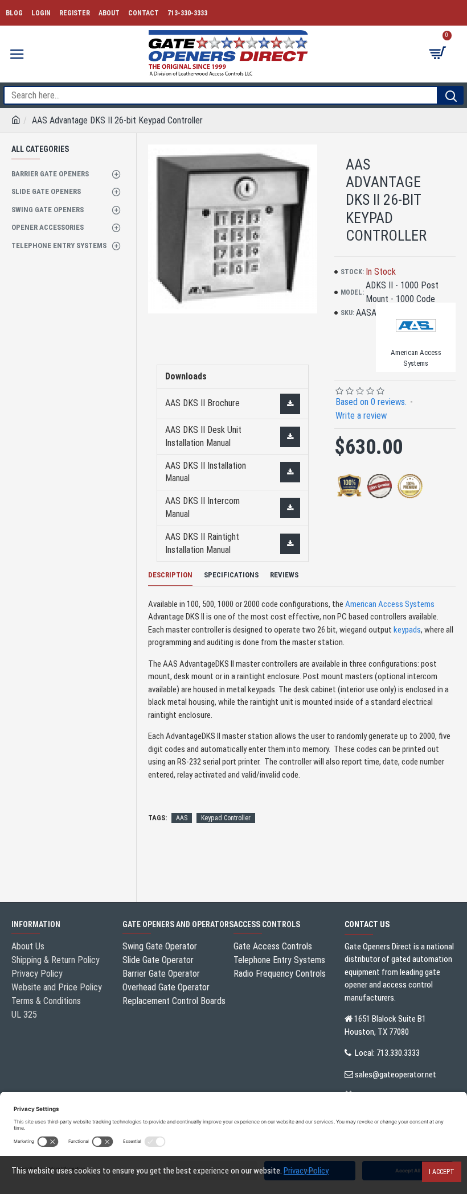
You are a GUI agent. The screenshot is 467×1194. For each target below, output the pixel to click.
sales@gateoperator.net (395, 1074)
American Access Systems (390, 604)
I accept (441, 1172)
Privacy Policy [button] (306, 1171)
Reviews (284, 575)
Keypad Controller (226, 818)
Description (170, 575)
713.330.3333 (398, 1053)
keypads (407, 630)
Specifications (231, 575)
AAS (181, 818)
